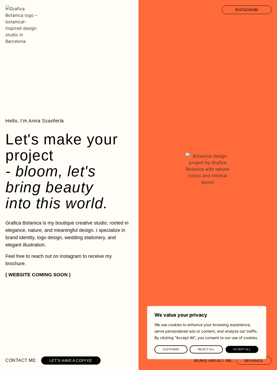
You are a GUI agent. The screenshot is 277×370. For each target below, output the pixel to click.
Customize (171, 349)
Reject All (206, 349)
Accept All (242, 349)
